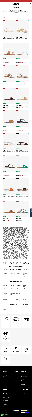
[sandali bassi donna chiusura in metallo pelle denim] (22, 186)
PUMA (11, 306)
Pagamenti (23, 381)
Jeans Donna (25, 269)
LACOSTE (24, 306)
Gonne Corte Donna (6, 278)
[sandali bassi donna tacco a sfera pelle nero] (9, 164)
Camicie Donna (18, 269)
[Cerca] (29, 4)
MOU (17, 299)
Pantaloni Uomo (25, 283)
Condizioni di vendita (6, 396)
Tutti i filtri (5, 17)
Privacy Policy (5, 393)
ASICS (4, 306)
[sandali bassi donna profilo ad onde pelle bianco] (22, 51)
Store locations (23, 385)
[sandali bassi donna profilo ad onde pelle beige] (9, 51)
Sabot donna (11, 278)
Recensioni (5, 375)
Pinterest (24, 396)
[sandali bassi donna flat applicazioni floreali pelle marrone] (9, 96)
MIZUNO (11, 307)
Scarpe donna (25, 278)
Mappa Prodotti (5, 401)
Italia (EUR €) (5, 412)
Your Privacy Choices (6, 397)
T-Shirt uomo (5, 285)
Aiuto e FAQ (23, 383)
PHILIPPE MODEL (25, 304)
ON (23, 307)
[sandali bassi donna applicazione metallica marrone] (22, 141)
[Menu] (1, 4)
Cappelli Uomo (5, 288)
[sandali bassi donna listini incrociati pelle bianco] (9, 141)
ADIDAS (17, 306)
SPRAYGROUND (25, 299)
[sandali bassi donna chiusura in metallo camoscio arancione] (9, 186)
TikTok (24, 394)
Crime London (5, 304)
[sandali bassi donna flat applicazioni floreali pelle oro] (22, 96)
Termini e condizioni (6, 394)
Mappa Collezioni (5, 400)
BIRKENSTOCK (18, 302)
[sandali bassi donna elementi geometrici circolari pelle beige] (9, 73)
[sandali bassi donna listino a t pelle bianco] (9, 28)
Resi (22, 380)
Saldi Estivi (4, 405)
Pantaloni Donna (12, 273)
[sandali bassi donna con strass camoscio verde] (22, 164)
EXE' (23, 302)
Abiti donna (5, 269)
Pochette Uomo (18, 285)
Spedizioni (22, 379)
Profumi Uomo (12, 285)
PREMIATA (11, 301)
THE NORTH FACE (12, 304)
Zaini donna (18, 273)
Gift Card (22, 375)
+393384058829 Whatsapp (7, 376)
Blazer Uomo (18, 293)
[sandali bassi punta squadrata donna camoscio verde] (22, 209)
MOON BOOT (18, 307)
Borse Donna (5, 273)
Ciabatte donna (5, 276)
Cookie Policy (5, 392)
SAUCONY (4, 309)
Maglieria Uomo (18, 288)
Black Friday (5, 403)
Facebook (24, 392)
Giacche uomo (12, 283)
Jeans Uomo (18, 290)
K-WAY (4, 307)
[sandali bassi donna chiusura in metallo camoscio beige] (9, 209)
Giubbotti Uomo (25, 290)
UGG (10, 299)
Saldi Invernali (5, 404)
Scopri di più (16, 12)
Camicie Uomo (18, 283)
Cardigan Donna (25, 276)
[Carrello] (31, 4)
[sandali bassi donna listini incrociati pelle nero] (22, 118)
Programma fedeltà (24, 376)
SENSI (24, 301)
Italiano (4, 410)
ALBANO (17, 301)
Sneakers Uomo (5, 283)
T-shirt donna (12, 269)
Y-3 (10, 309)
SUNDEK (17, 304)
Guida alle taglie (23, 384)
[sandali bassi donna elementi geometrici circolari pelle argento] (22, 73)
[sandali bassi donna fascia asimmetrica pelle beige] (9, 118)
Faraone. (6, 414)
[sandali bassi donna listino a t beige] (22, 28)
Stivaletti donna (12, 276)
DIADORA (4, 302)
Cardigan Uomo (25, 288)
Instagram (24, 393)
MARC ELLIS (5, 301)
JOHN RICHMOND (12, 302)
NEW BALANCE (5, 299)
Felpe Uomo (5, 290)
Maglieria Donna (18, 278)
